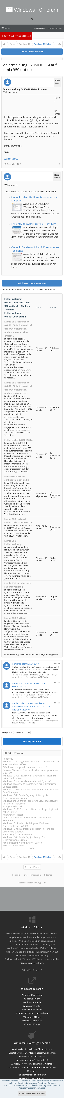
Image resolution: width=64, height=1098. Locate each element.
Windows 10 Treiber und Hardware (32, 1013)
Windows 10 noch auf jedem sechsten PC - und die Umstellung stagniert (28, 830)
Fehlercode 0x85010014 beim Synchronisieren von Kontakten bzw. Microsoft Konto (31, 706)
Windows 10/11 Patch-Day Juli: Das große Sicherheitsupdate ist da (24, 839)
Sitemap (48, 874)
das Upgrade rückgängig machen (31, 1060)
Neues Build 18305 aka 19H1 (32, 1078)
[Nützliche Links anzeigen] (59, 44)
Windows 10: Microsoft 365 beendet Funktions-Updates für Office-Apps (31, 791)
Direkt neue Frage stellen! (16, 35)
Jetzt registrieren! (32, 741)
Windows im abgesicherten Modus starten (32, 1049)
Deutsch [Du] (31, 867)
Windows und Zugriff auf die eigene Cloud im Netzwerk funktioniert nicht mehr (30, 802)
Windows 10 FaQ (32, 998)
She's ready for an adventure (17, 834)
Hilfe (25, 874)
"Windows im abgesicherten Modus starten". (25, 767)
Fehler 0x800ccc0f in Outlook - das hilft (33, 224)
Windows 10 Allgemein (32, 995)
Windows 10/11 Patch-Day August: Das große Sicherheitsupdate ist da (26, 796)
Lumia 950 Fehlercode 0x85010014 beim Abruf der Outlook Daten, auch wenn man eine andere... (18, 328)
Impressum (35, 874)
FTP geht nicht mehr (13, 806)
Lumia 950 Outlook (15, 617)
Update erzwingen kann (32, 962)
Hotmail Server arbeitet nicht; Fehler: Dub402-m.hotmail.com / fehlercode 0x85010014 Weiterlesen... (35, 690)
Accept (21, 1093)
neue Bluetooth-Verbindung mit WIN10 (22, 842)
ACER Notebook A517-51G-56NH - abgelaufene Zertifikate (27, 819)
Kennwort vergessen (13, 814)
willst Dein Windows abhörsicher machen (33, 1063)
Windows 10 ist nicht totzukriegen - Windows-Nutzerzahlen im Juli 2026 (26, 824)
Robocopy (8, 758)
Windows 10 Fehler (32, 1005)
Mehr (32, 848)
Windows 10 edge (32, 1024)
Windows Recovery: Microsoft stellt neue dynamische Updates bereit (29, 785)
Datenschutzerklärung (29, 882)
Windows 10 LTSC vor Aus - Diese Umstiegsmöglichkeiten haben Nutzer (32, 810)
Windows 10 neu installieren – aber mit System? (27, 781)
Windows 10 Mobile (40, 677)
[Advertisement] (29, 104)
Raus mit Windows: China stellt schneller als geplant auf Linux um (30, 771)
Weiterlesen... (11, 158)
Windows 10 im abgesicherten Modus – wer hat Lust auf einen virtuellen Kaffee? (31, 763)
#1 (60, 164)
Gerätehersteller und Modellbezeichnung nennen (32, 1052)
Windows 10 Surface (32, 1020)
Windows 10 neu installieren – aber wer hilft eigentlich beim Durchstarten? (30, 777)
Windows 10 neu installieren (32, 1056)
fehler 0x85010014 (22, 732)
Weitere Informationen (36, 1093)
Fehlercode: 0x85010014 (18, 439)
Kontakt (16, 874)
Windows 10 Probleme (32, 1009)
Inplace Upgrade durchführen (32, 1074)
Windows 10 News (32, 1017)
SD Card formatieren (13, 845)
